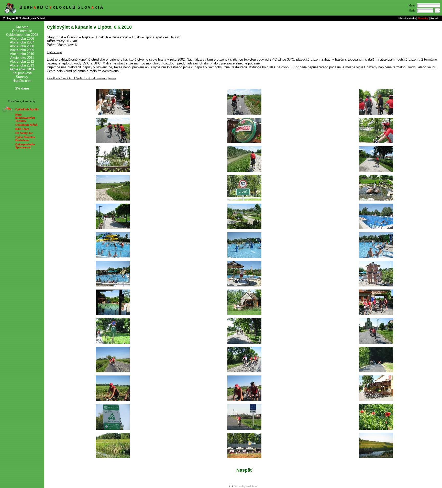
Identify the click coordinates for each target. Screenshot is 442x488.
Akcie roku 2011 (22, 58)
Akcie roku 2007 (22, 42)
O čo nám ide (22, 31)
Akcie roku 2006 (22, 38)
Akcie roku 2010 (22, 54)
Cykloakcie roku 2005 (22, 35)
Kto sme (22, 27)
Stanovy (22, 77)
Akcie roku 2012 (22, 61)
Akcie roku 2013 (22, 65)
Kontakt (434, 18)
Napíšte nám (22, 81)
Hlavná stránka (407, 18)
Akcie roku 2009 (22, 50)
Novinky (423, 18)
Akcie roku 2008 (22, 46)
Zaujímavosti (22, 73)
